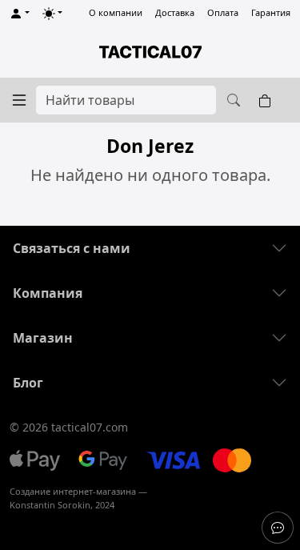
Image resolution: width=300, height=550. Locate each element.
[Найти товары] (231, 100)
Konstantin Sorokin (50, 505)
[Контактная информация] (278, 528)
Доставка (174, 12)
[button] (20, 13)
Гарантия (270, 12)
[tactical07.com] (150, 52)
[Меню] (19, 100)
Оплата (222, 12)
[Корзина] (268, 100)
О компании (115, 12)
